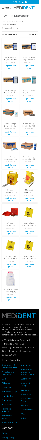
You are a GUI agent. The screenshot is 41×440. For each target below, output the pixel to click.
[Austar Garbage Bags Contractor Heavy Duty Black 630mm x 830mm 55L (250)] (10, 46)
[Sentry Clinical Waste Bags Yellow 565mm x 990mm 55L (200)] (10, 245)
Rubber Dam (27, 410)
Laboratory (26, 379)
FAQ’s (4, 433)
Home (4, 22)
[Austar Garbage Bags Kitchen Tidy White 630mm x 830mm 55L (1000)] (29, 146)
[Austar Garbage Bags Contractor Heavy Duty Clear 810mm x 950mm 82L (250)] (10, 113)
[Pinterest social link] (19, 2)
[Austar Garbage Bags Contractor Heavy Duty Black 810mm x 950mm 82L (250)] (10, 80)
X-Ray (23, 418)
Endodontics (7, 396)
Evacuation (7, 405)
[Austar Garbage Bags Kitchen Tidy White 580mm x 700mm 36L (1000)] (10, 146)
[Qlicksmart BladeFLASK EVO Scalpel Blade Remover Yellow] (10, 179)
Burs (4, 379)
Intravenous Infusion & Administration (27, 372)
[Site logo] (24, 8)
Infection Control (15, 22)
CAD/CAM (6, 383)
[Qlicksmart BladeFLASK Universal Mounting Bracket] (10, 212)
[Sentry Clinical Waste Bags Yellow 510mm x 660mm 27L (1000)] (29, 212)
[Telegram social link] (26, 2)
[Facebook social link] (13, 2)
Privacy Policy (8, 437)
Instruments (26, 365)
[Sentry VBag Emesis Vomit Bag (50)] (10, 278)
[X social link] (16, 2)
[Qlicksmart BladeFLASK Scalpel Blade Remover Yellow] (29, 179)
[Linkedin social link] (22, 2)
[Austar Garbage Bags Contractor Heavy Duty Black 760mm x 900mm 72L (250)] (29, 46)
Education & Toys (9, 392)
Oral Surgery (26, 390)
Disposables (7, 387)
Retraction (25, 405)
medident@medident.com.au (17, 351)
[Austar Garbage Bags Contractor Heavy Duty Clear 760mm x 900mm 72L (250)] (29, 80)
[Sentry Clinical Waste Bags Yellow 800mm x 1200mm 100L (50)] (29, 245)
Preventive (26, 394)
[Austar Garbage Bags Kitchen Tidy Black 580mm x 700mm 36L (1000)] (29, 113)
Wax (23, 414)
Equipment (7, 400)
